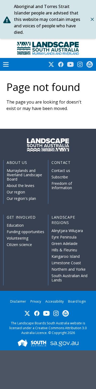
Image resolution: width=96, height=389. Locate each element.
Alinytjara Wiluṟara (67, 230)
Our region (16, 191)
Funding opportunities (25, 231)
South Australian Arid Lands (69, 277)
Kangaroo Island (65, 256)
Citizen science (19, 244)
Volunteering (17, 238)
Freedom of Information (61, 185)
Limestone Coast (66, 262)
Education (15, 225)
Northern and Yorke (68, 269)
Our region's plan (21, 198)
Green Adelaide (64, 243)
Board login (77, 301)
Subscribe (59, 176)
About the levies (20, 185)
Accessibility (54, 301)
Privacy (35, 301)
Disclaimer (18, 301)
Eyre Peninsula (64, 237)
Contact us (60, 170)
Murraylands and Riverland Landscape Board (24, 175)
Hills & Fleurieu (64, 249)
